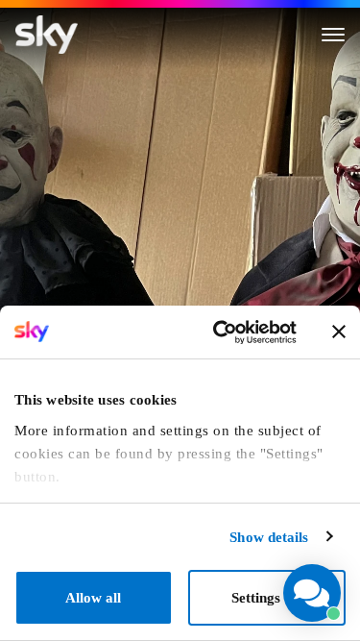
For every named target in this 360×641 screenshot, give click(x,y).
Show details (268, 537)
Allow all (93, 597)
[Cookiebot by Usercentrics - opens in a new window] (220, 332)
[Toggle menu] (333, 34)
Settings (255, 597)
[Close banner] (339, 331)
